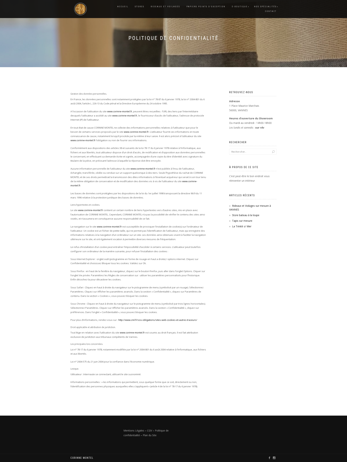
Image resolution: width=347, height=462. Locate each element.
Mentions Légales (133, 430)
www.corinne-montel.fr (119, 111)
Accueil (122, 6)
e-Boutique (240, 6)
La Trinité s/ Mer (241, 226)
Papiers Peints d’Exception (206, 6)
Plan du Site (150, 435)
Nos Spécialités (265, 6)
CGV (149, 430)
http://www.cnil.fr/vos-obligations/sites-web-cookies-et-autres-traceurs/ (157, 320)
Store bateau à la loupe (245, 215)
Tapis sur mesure (242, 220)
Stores (139, 6)
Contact (271, 11)
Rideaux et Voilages (165, 6)
